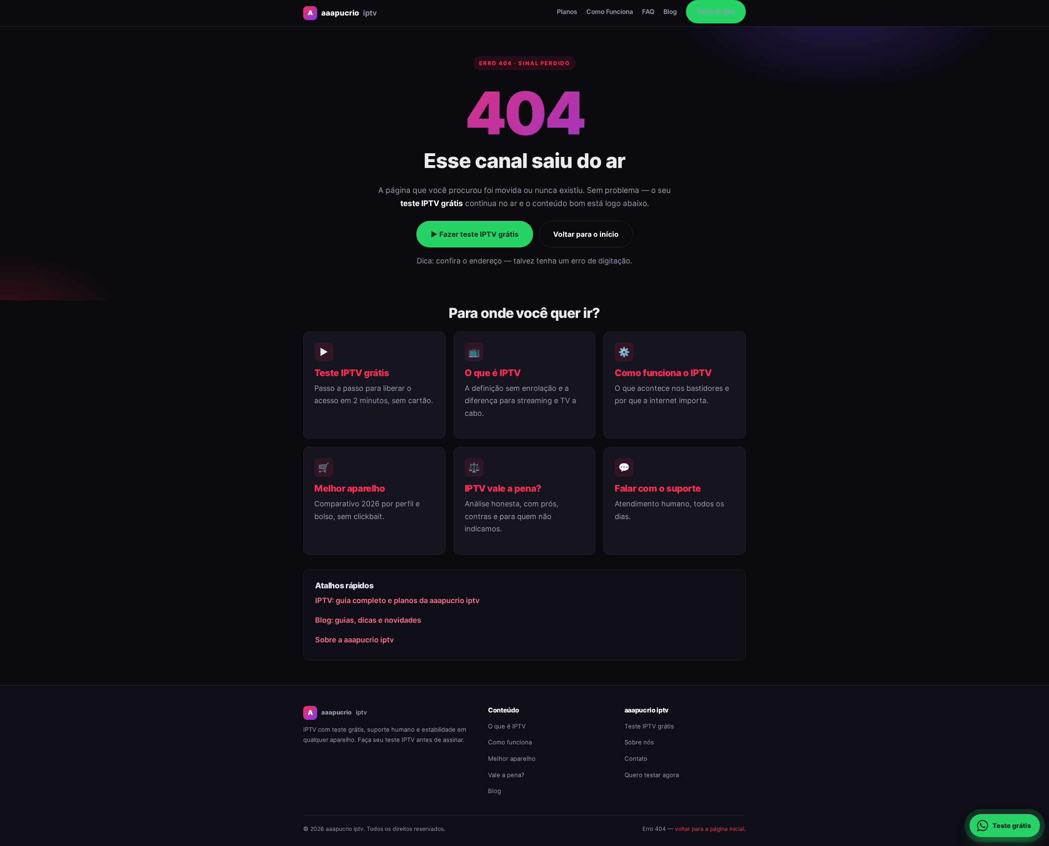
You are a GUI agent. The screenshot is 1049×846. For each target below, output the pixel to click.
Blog (670, 12)
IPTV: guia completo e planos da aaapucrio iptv (397, 600)
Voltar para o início (586, 234)
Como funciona (510, 742)
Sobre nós (639, 742)
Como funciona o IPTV (663, 372)
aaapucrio (342, 12)
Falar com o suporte (658, 488)
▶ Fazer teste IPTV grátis (475, 234)
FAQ (648, 12)
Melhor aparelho (349, 488)
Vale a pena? (506, 775)
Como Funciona (609, 12)
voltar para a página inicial (709, 829)
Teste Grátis (716, 11)
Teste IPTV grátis (351, 372)
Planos (567, 12)
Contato (635, 758)
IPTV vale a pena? (503, 488)
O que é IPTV (493, 372)
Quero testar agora (651, 775)
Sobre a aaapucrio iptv (354, 639)
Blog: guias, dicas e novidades (368, 620)
